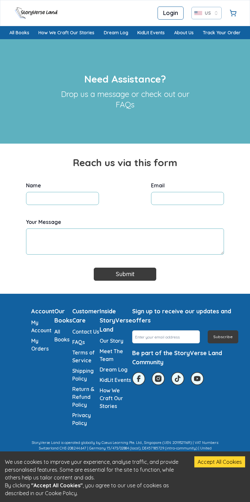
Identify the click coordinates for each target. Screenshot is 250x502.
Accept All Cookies (220, 462)
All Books (19, 33)
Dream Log (116, 33)
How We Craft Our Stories (66, 33)
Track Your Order (222, 33)
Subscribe (223, 336)
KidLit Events (151, 33)
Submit (125, 274)
